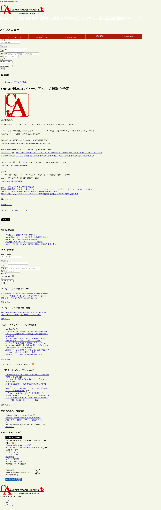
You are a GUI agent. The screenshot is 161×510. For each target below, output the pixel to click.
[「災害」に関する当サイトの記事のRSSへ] (34, 415)
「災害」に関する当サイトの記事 (18, 415)
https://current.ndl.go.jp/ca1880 (12, 181)
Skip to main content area (9, 1)
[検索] (2, 259)
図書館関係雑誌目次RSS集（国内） (19, 445)
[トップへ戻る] (1, 509)
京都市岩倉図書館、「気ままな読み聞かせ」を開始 (25, 384)
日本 (22, 187)
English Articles (128, 36)
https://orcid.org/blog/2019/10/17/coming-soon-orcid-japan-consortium (25, 143)
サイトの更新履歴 (12, 459)
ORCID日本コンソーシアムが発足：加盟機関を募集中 (26, 237)
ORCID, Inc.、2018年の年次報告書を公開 (21, 235)
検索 (2, 68)
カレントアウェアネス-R (10, 187)
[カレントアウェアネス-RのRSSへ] (33, 364)
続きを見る (5, 302)
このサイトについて (13, 452)
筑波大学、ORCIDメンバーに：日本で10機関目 (24, 242)
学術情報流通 (29, 187)
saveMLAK (9, 427)
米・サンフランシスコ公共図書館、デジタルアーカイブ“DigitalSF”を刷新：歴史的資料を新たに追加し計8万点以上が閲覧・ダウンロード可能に (26, 345)
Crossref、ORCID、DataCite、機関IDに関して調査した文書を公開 (30, 244)
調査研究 (100, 36)
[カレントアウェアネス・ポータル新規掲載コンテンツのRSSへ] (13, 443)
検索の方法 (9, 457)
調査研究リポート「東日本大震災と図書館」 (23, 418)
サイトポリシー (11, 454)
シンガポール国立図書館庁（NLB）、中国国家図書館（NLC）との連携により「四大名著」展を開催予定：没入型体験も (26, 334)
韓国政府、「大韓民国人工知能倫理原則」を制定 (24, 354)
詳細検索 (3, 47)
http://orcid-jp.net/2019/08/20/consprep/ (14, 165)
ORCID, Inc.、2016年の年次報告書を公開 (21, 239)
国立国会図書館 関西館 (15, 461)
